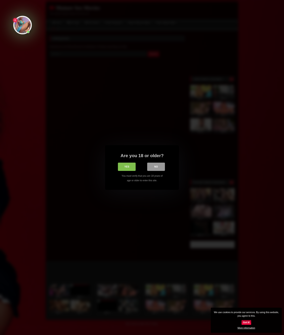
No (156, 166)
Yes (126, 166)
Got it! (246, 322)
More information (246, 328)
